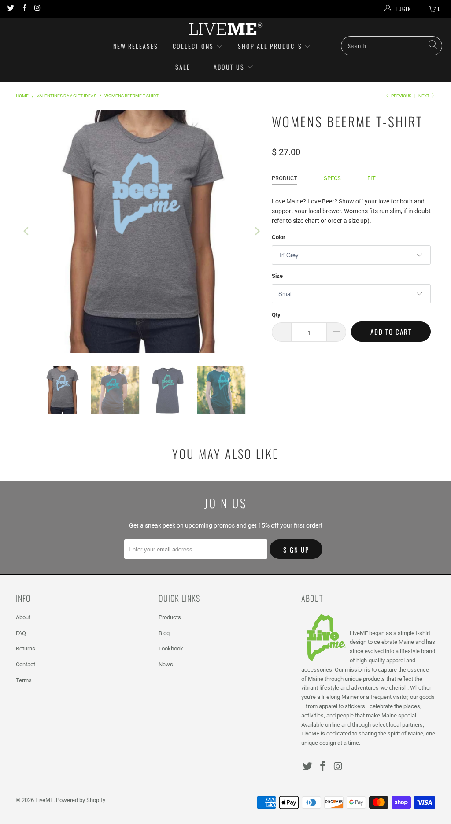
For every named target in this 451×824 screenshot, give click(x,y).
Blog (164, 633)
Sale (182, 66)
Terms (24, 680)
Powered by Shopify (80, 800)
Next (424, 95)
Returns (25, 648)
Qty (276, 314)
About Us (229, 66)
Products (170, 617)
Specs (332, 178)
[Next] (256, 231)
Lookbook (171, 648)
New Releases (135, 46)
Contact (25, 664)
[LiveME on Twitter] (10, 9)
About (23, 617)
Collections (194, 46)
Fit (371, 178)
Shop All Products (270, 46)
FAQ (21, 633)
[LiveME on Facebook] (23, 9)
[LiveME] (225, 29)
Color (278, 237)
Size (277, 276)
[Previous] (27, 231)
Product (284, 178)
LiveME (44, 800)
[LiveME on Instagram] (37, 9)
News (166, 664)
